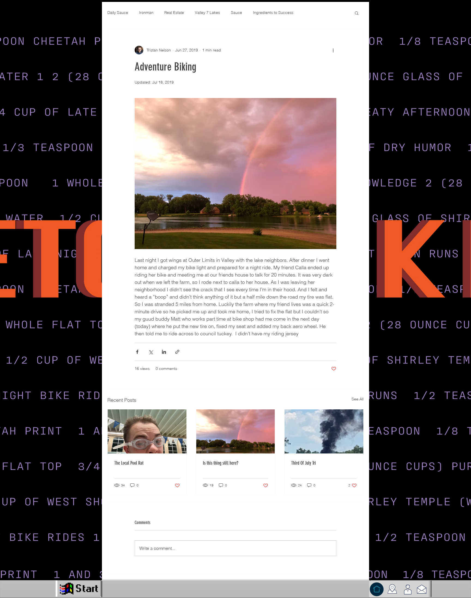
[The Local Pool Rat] (147, 431)
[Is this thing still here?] (235, 431)
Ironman (146, 12)
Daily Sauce (117, 12)
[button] (356, 13)
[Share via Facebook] (137, 351)
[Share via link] (177, 351)
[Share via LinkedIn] (164, 351)
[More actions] (333, 50)
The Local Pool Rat (128, 463)
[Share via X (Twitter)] (150, 351)
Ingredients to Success (273, 12)
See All (358, 399)
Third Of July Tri (303, 463)
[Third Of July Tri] (324, 431)
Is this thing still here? (220, 463)
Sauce (236, 12)
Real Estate (174, 12)
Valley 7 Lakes (207, 12)
